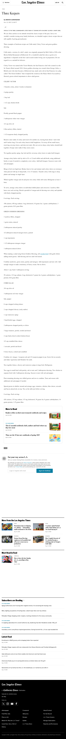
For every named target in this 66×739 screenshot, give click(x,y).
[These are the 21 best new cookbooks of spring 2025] (54, 438)
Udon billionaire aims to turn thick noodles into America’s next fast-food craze (24, 654)
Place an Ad (5, 717)
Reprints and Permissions (50, 724)
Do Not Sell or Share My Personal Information (51, 734)
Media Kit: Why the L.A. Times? (10, 720)
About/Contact (47, 710)
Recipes (25, 717)
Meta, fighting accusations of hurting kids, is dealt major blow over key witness (24, 610)
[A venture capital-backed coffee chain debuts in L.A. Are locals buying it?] (38, 526)
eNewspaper (5, 710)
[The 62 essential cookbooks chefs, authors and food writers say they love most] (54, 427)
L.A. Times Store (27, 724)
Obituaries (25, 713)
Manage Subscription (49, 720)
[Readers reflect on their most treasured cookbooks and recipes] (54, 415)
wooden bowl (44, 254)
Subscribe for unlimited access (9, 694)
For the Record (47, 713)
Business (16, 536)
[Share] (5, 27)
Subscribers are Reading (12, 600)
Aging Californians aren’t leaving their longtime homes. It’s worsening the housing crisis (26, 605)
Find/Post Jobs (6, 713)
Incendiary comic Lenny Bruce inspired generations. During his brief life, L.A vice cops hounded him (30, 629)
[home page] (33, 2)
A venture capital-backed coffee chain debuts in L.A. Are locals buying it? (53, 528)
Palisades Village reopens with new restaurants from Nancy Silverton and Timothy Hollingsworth (29, 647)
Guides (24, 720)
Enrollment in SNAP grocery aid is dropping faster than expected (20, 640)
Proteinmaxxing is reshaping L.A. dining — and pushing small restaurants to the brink (22, 528)
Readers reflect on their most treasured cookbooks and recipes (26, 413)
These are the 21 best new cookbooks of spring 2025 (23, 435)
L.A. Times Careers (48, 717)
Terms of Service (28, 462)
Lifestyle (16, 556)
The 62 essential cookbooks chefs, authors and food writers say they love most (26, 427)
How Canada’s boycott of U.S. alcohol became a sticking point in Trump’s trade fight (52, 541)
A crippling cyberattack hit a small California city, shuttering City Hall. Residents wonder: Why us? (29, 622)
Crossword (26, 710)
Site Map (4, 696)
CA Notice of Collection (36, 734)
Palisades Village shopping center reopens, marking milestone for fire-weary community (27, 616)
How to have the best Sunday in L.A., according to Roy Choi (22, 560)
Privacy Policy (19, 466)
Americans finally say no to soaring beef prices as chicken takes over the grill (23, 661)
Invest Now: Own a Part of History (9, 725)
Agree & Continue (44, 470)
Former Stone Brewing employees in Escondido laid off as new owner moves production (22, 541)
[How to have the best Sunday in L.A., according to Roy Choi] (7, 559)
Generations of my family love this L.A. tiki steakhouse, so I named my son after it (25, 667)
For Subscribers (10, 423)
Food (3, 9)
